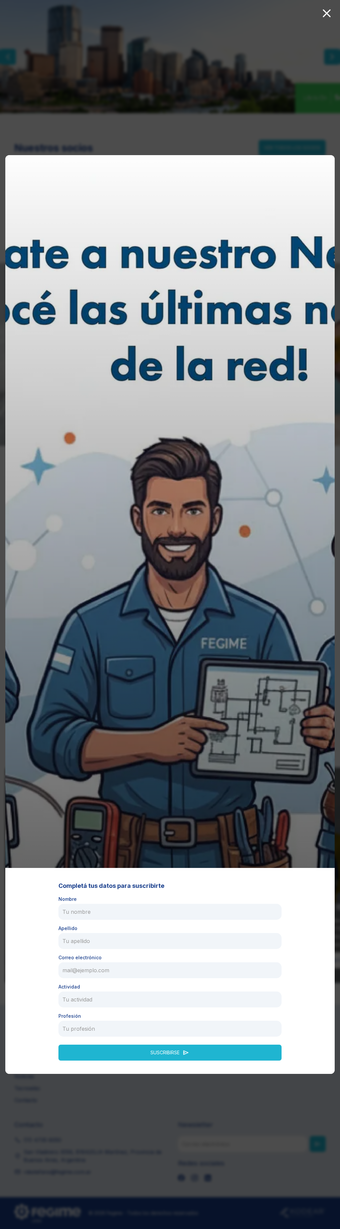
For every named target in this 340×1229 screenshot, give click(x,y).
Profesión (69, 1016)
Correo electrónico (80, 957)
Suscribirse (170, 1052)
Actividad (69, 987)
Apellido (67, 928)
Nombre (67, 899)
